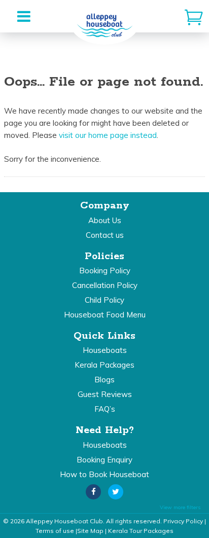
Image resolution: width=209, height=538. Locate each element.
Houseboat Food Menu (105, 314)
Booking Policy (104, 270)
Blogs (104, 379)
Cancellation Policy (104, 285)
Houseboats (105, 350)
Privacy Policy (183, 521)
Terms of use (55, 530)
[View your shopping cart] (194, 16)
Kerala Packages (104, 365)
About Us (104, 220)
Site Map (90, 530)
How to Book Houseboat (104, 474)
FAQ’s (104, 409)
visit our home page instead (108, 135)
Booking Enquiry (104, 459)
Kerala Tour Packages (140, 530)
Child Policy (104, 300)
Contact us (105, 235)
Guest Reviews (105, 394)
